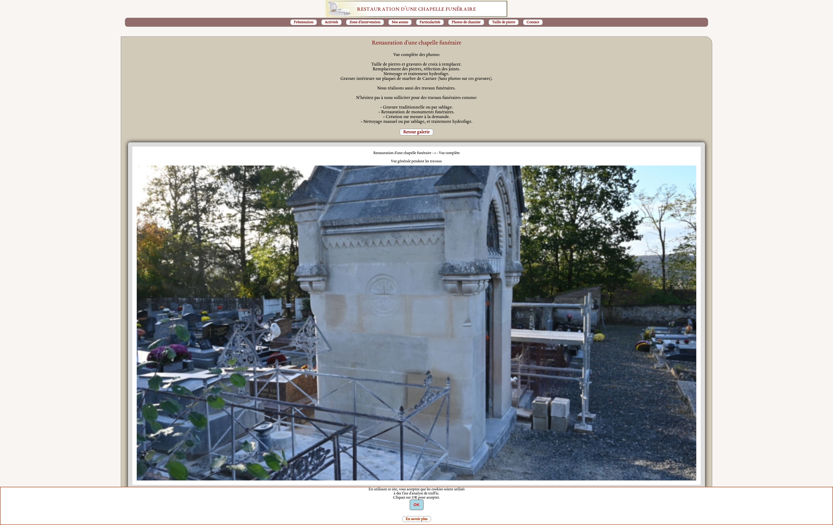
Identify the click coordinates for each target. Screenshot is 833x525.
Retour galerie (416, 132)
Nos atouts (400, 22)
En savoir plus (417, 519)
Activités (331, 22)
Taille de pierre (503, 22)
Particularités (430, 22)
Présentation (303, 22)
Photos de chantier (466, 22)
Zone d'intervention (364, 22)
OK (416, 504)
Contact (532, 22)
